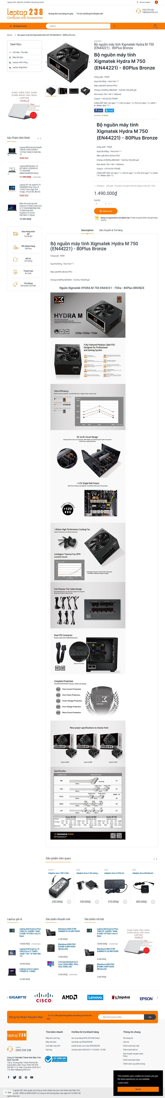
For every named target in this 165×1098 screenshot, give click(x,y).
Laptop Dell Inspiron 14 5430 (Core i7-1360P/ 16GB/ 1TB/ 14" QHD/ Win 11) (30, 952)
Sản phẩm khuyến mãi (58, 919)
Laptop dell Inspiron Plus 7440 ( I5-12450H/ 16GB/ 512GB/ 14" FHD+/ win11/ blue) (30, 932)
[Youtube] (31, 1077)
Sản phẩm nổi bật (94, 919)
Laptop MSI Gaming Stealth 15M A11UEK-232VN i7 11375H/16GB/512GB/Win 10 (31, 150)
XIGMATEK (97, 41)
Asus (78, 870)
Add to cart (107, 211)
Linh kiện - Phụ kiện (20, 52)
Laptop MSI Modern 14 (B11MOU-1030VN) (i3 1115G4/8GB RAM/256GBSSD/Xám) (29, 169)
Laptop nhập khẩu (20, 67)
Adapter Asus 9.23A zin (114, 873)
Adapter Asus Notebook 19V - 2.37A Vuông (144, 873)
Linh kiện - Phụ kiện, (114, 186)
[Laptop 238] (25, 14)
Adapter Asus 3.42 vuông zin (87, 873)
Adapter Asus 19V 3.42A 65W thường (59, 873)
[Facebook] (8, 1077)
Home (9, 35)
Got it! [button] (138, 1089)
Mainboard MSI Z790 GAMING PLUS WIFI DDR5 (69, 930)
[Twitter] (14, 1077)
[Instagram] (20, 1077)
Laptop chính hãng (20, 62)
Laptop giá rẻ (14, 919)
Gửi (150, 1017)
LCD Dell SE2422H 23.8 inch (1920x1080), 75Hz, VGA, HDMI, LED (68, 964)
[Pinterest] (25, 1077)
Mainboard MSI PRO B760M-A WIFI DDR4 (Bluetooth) (67, 946)
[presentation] (38, 138)
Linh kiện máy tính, (129, 186)
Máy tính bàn (18, 57)
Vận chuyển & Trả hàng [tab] (110, 230)
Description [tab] (87, 230)
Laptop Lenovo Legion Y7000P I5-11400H (29, 970)
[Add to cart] (69, 902)
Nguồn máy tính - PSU (146, 186)
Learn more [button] (123, 1082)
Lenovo (50, 870)
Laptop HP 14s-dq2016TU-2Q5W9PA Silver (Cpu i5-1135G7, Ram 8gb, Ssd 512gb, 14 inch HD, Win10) (30, 188)
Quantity (97, 200)
